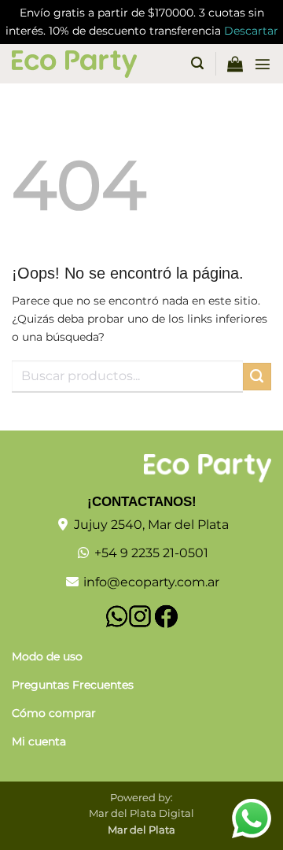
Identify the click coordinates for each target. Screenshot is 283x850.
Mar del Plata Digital (141, 813)
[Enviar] (257, 377)
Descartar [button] (251, 31)
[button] (197, 63)
